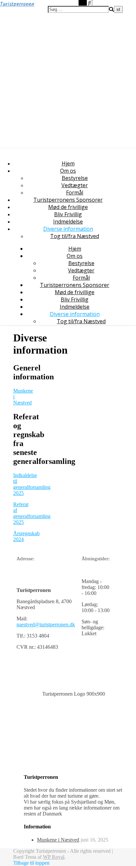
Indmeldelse (68, 221)
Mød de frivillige (68, 207)
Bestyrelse (75, 178)
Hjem (68, 163)
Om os (68, 170)
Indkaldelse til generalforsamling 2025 (32, 484)
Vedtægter (74, 185)
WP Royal (53, 857)
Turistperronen (17, 4)
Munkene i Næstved (58, 840)
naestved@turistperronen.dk (46, 624)
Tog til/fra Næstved (74, 236)
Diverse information (68, 228)
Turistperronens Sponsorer (68, 199)
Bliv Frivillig (68, 214)
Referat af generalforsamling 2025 (32, 513)
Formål (74, 192)
